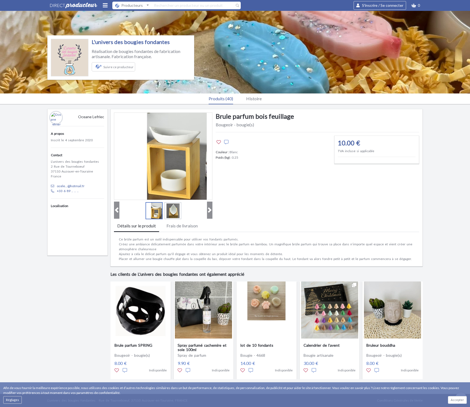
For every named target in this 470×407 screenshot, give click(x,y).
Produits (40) (221, 98)
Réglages (12, 400)
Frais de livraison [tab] (182, 225)
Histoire (254, 98)
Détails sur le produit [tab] (136, 225)
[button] (416, 5)
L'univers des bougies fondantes (131, 42)
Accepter (457, 400)
